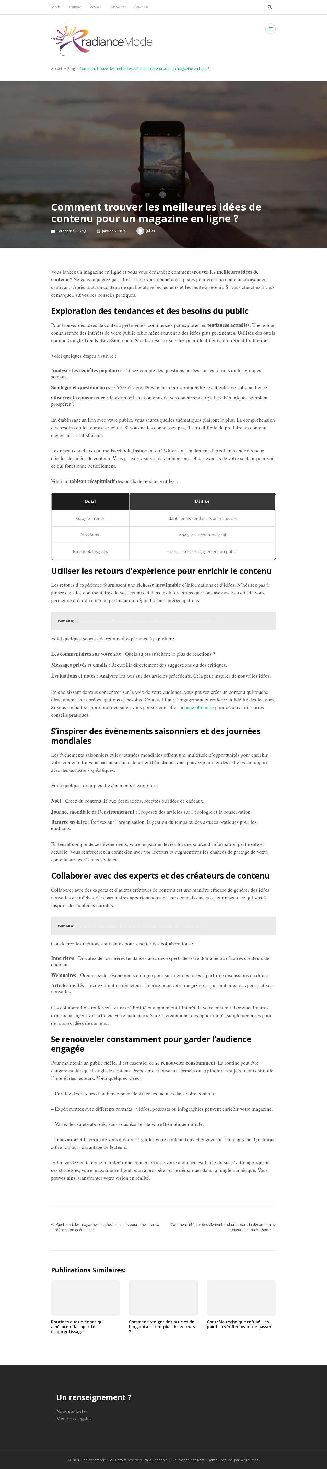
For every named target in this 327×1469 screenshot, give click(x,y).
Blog (82, 231)
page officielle (199, 707)
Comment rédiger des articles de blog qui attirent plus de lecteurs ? (162, 1326)
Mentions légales (74, 1418)
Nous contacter (71, 1410)
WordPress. (249, 1460)
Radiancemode (93, 1460)
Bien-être (118, 6)
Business (141, 6)
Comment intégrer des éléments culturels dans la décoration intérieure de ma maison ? (221, 1227)
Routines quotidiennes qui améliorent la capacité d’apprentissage (77, 1326)
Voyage (95, 6)
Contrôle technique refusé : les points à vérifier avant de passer (239, 1324)
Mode (56, 6)
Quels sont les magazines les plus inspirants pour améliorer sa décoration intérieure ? (107, 1227)
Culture (75, 6)
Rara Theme (207, 1460)
